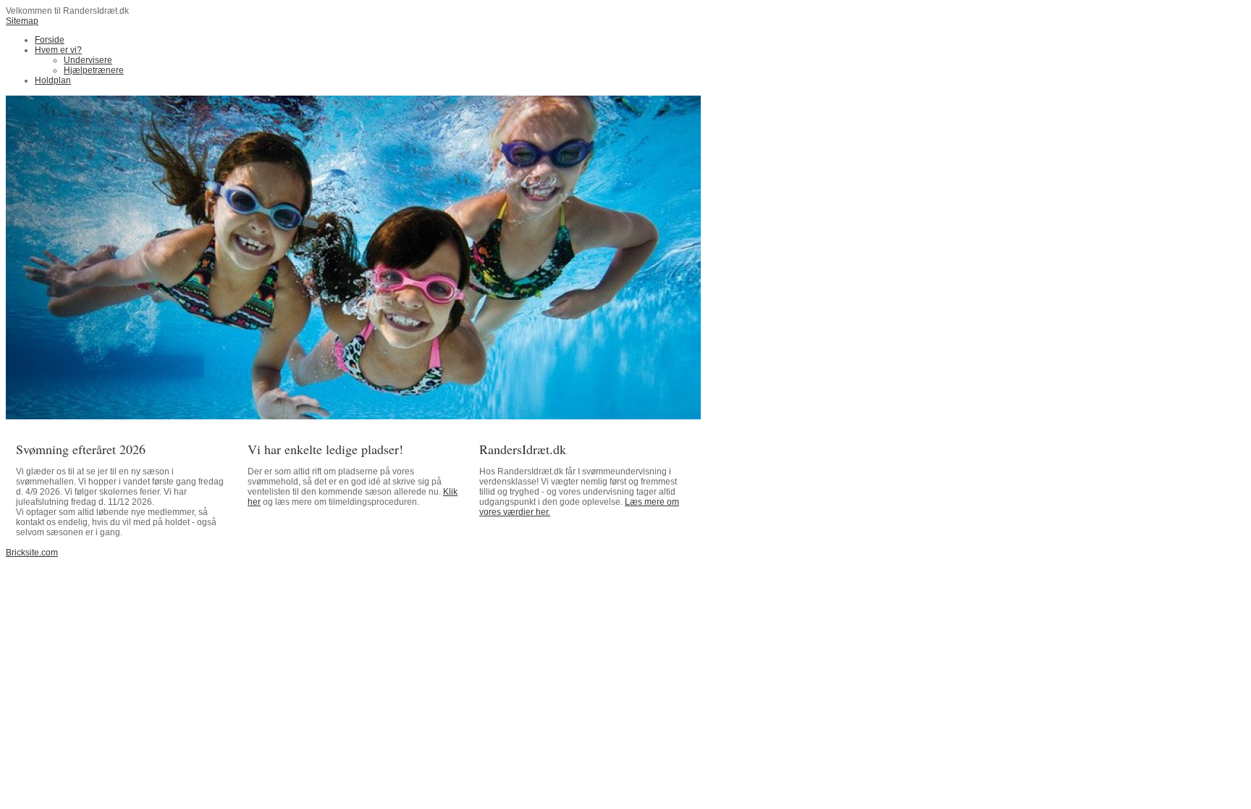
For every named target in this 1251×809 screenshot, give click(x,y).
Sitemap (22, 21)
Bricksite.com (32, 553)
